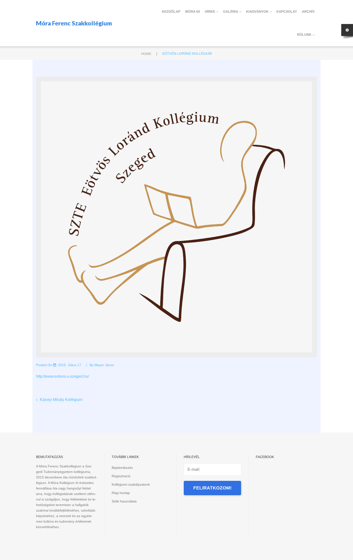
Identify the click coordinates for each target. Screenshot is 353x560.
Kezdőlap (171, 11)
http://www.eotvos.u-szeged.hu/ (62, 376)
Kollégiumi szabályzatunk (131, 484)
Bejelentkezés (122, 468)
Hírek (210, 11)
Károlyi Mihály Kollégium (61, 400)
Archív (308, 11)
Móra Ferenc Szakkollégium (74, 23)
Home (146, 54)
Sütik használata (124, 501)
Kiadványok (257, 11)
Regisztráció (121, 476)
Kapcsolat (286, 11)
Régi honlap (121, 493)
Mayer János (104, 365)
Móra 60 (192, 11)
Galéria (230, 11)
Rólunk (304, 34)
